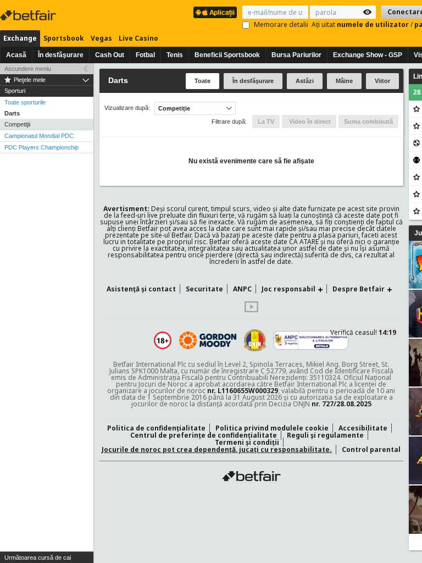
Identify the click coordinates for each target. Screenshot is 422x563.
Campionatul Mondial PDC (39, 136)
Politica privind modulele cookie (272, 428)
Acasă (16, 55)
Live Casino (138, 38)
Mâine (344, 81)
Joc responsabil (288, 289)
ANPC (242, 289)
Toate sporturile (25, 102)
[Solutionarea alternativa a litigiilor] (311, 340)
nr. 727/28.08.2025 (341, 404)
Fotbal (145, 55)
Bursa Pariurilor (296, 55)
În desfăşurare (61, 55)
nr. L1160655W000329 (242, 390)
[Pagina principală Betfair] (29, 15)
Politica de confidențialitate (156, 428)
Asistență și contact (141, 289)
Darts (12, 113)
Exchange (20, 38)
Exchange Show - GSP (367, 55)
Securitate (204, 289)
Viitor (382, 81)
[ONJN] (255, 340)
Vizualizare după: (127, 108)
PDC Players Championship (41, 147)
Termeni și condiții (247, 442)
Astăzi (305, 81)
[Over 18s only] (162, 340)
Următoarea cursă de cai (37, 557)
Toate (202, 81)
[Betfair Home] (251, 476)
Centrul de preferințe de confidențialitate (203, 435)
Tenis (174, 55)
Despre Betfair (358, 289)
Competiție (174, 108)
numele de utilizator (373, 24)
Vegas (101, 38)
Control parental (371, 449)
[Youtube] (251, 309)
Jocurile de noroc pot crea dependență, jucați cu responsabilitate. (217, 449)
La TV (266, 121)
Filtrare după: (229, 121)
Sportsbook (63, 38)
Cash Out (109, 55)
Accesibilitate (362, 428)
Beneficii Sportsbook (227, 55)
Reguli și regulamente (325, 435)
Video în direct (309, 121)
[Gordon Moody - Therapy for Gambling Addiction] (207, 340)
